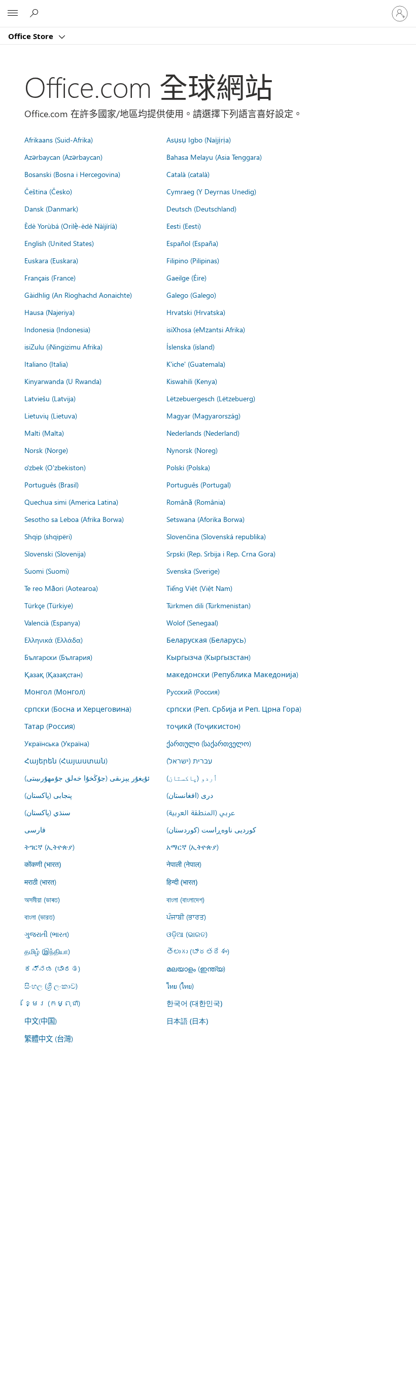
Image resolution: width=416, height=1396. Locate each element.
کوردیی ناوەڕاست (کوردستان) (211, 829)
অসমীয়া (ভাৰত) (42, 899)
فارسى (35, 829)
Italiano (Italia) (46, 364)
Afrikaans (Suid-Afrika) (58, 139)
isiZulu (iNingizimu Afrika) (63, 346)
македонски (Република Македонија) (232, 674)
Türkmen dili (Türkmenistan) (208, 605)
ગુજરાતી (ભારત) (46, 934)
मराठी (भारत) (40, 882)
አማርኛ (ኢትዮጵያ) (192, 847)
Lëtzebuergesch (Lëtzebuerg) (210, 398)
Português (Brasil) (51, 484)
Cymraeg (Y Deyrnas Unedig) (211, 191)
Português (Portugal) (198, 484)
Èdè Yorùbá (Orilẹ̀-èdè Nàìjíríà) (70, 226)
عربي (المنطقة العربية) (200, 812)
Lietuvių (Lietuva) (50, 415)
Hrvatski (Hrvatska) (195, 312)
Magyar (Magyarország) (203, 415)
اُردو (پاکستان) (191, 778)
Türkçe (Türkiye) (48, 605)
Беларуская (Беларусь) (206, 640)
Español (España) (192, 243)
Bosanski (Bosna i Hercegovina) (72, 174)
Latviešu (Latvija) (50, 398)
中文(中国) (40, 1021)
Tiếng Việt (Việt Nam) (199, 588)
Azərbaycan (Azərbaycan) (63, 157)
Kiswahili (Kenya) (191, 381)
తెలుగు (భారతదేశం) (197, 951)
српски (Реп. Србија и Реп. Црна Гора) (233, 709)
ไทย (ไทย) (180, 986)
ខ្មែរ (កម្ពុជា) (52, 1003)
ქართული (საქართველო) (208, 743)
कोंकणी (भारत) (42, 864)
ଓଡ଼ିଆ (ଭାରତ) (186, 934)
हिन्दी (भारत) (181, 882)
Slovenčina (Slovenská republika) (216, 536)
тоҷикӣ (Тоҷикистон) (203, 726)
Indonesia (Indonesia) (57, 329)
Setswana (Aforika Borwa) (205, 519)
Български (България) (58, 657)
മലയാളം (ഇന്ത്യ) (195, 968)
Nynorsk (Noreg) (192, 450)
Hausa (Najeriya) (49, 312)
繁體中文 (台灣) (48, 1038)
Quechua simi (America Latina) (71, 502)
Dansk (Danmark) (51, 208)
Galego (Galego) (191, 295)
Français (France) (50, 277)
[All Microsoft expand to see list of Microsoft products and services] (13, 14)
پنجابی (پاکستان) (48, 795)
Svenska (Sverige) (193, 571)
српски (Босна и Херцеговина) (77, 709)
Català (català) (188, 174)
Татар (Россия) (49, 726)
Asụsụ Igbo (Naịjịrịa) (198, 139)
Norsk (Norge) (46, 450)
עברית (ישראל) (189, 760)
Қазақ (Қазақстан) (53, 674)
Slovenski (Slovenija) (55, 553)
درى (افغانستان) (189, 795)
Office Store (31, 36)
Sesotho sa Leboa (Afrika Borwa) (74, 519)
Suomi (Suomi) (46, 571)
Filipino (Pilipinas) (192, 260)
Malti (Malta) (44, 433)
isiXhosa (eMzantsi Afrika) (205, 329)
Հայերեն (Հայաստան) (66, 760)
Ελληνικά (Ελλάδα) (53, 640)
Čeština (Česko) (48, 191)
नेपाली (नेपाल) (183, 864)
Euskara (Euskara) (51, 260)
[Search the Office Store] (35, 13)
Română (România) (195, 502)
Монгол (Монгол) (54, 691)
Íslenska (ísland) (190, 346)
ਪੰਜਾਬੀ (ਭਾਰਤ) (186, 917)
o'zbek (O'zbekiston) (55, 467)
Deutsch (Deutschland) (201, 208)
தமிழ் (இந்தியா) (47, 951)
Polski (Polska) (188, 467)
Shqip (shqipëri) (48, 536)
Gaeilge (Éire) (186, 277)
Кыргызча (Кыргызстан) (208, 657)
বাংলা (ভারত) (39, 917)
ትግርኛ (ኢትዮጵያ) (49, 847)
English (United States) (59, 243)
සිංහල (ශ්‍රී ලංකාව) (51, 986)
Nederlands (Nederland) (202, 433)
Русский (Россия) (193, 691)
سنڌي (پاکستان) (47, 812)
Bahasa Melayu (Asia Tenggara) (214, 157)
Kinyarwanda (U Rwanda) (62, 381)
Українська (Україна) (56, 743)
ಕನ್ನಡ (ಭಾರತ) (52, 968)
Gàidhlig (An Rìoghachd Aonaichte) (78, 295)
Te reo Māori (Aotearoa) (61, 588)
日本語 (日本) (187, 1021)
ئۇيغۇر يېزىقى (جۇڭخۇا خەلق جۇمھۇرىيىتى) (87, 778)
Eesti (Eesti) (183, 226)
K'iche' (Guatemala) (195, 364)
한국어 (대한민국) (194, 1003)
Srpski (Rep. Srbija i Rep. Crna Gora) (220, 553)
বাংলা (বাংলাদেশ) (185, 899)
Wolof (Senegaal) (192, 622)
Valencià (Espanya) (52, 622)
